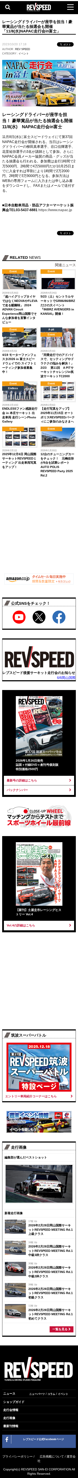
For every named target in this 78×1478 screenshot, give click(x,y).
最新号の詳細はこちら (22, 780)
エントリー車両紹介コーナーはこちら (31, 1096)
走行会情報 (10, 1410)
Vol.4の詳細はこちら (21, 925)
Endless (13, 388)
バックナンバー (17, 790)
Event (13, 271)
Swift (13, 334)
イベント (23, 53)
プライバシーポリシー (17, 1456)
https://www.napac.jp (55, 210)
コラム (51, 1394)
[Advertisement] (39, 528)
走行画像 (9, 1418)
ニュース (9, 1393)
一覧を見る (60, 1329)
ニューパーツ (37, 1394)
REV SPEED (22, 49)
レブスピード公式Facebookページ (43, 1439)
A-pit (51, 329)
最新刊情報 (10, 1426)
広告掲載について (52, 1456)
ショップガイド (13, 1402)
